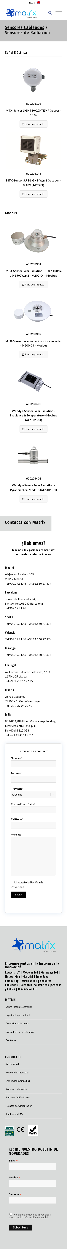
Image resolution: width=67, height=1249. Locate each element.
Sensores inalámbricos (18, 1097)
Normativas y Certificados (20, 1032)
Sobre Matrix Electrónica (19, 1006)
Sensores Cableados (24, 27)
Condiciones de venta (17, 1023)
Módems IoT (30, 972)
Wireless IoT (29, 981)
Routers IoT (12, 972)
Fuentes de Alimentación (19, 1105)
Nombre (14, 1177)
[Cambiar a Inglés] (38, 2)
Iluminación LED (27, 989)
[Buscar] (48, 12)
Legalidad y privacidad (18, 1015)
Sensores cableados (16, 1089)
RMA (31, 2)
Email (13, 1160)
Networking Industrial (19, 976)
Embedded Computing (18, 1080)
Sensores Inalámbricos (35, 985)
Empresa (15, 1194)
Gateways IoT (49, 972)
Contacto (11, 1040)
